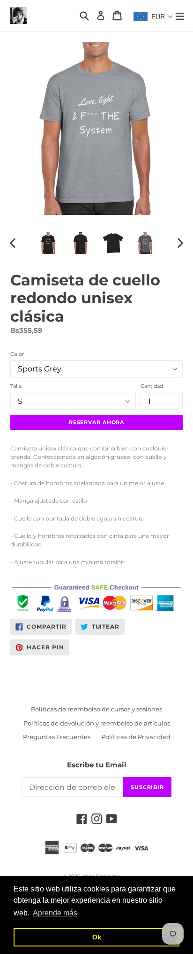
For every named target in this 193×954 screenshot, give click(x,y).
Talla (16, 386)
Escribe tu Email (96, 765)
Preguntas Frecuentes (56, 737)
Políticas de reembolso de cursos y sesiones (96, 709)
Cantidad (152, 386)
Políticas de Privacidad (136, 737)
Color (17, 354)
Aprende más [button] (55, 913)
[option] (48, 243)
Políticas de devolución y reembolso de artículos (96, 723)
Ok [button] (96, 937)
